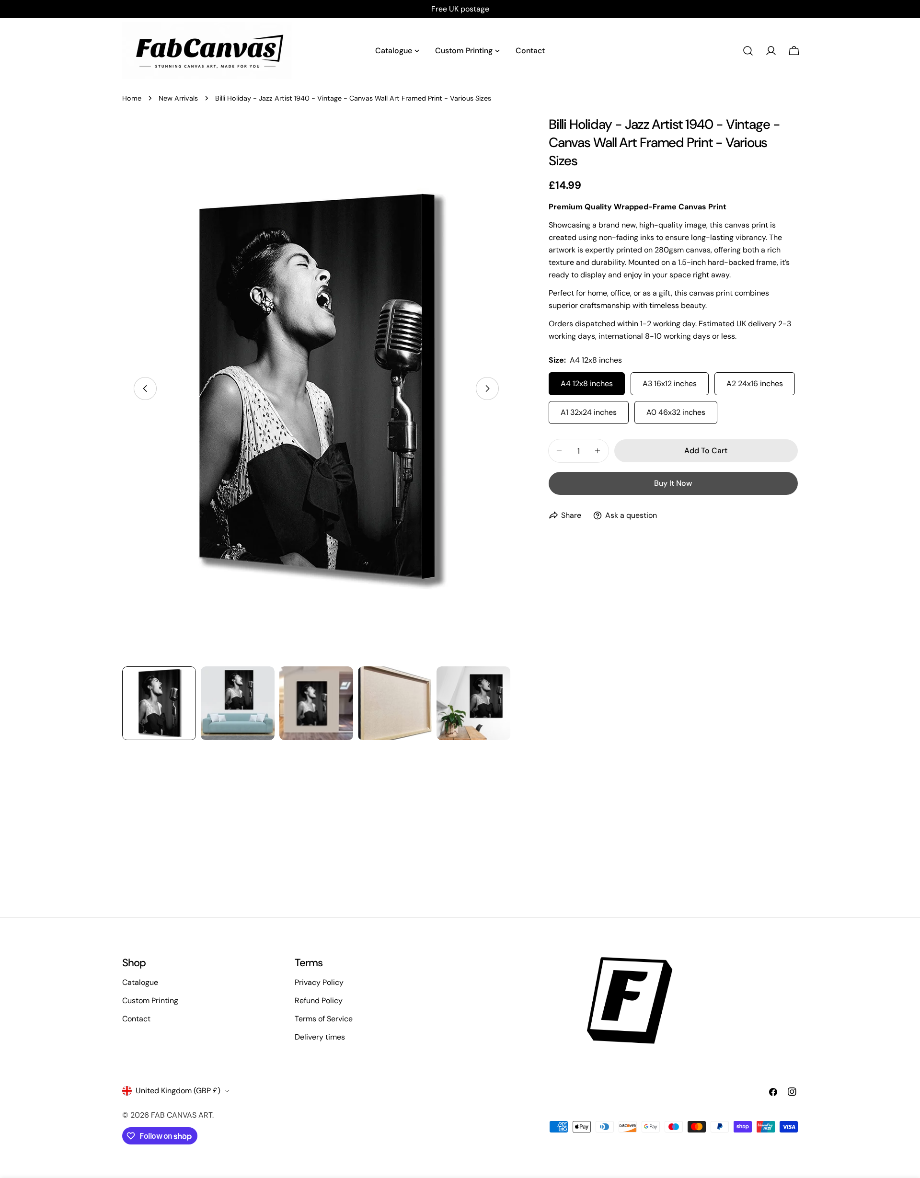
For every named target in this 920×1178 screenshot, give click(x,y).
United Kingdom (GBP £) (178, 1091)
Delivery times (320, 1037)
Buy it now (673, 483)
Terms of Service (324, 1019)
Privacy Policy (319, 982)
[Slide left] (145, 388)
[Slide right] (487, 388)
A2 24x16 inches (754, 383)
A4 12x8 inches (587, 383)
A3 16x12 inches (670, 383)
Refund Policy (319, 1000)
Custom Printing (150, 1000)
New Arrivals (178, 98)
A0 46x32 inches (675, 412)
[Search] (748, 50)
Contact (136, 1019)
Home (131, 98)
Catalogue (140, 982)
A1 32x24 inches (589, 412)
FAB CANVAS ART (181, 1115)
